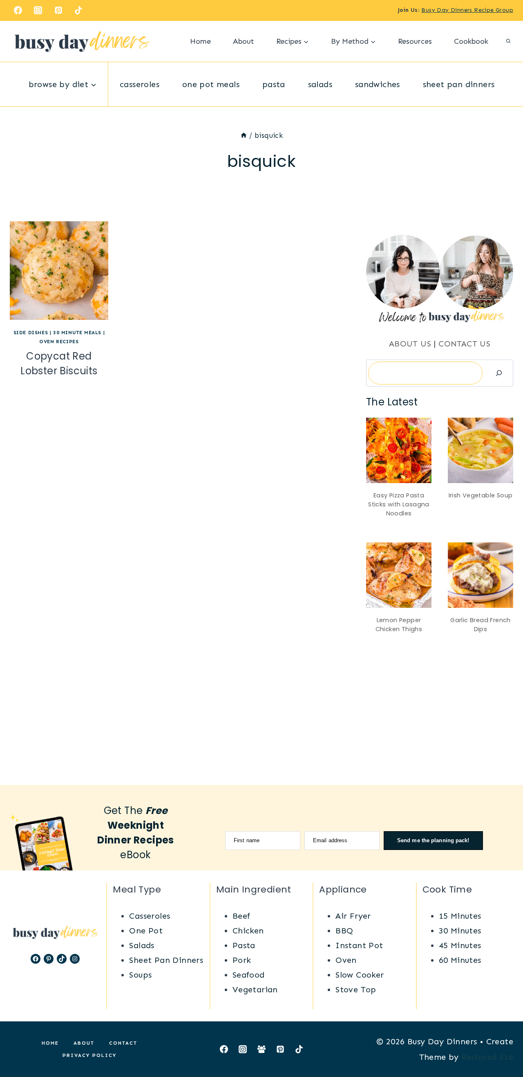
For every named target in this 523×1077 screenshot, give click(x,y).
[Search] (499, 373)
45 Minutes (460, 945)
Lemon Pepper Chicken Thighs (398, 624)
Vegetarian (255, 989)
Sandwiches (377, 84)
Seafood (248, 975)
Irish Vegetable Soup (481, 495)
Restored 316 (487, 1057)
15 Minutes (460, 916)
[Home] (243, 135)
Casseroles (139, 84)
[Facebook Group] (261, 1049)
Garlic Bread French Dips (480, 624)
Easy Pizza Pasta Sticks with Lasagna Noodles (398, 504)
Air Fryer (353, 916)
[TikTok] (78, 10)
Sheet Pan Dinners (459, 84)
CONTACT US (464, 344)
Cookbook (471, 41)
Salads (320, 84)
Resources (415, 41)
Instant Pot (359, 945)
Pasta (273, 84)
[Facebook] (18, 10)
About (243, 41)
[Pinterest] (58, 10)
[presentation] (59, 270)
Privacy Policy (89, 1055)
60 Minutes (460, 960)
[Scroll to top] (502, 1044)
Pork (241, 960)
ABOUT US (410, 344)
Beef (241, 916)
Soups (140, 975)
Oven (346, 960)
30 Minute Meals (77, 332)
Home (200, 41)
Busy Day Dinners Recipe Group (467, 10)
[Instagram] (38, 10)
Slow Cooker (359, 975)
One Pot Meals (210, 84)
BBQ (344, 930)
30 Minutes (460, 930)
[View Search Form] (508, 41)
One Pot (146, 930)
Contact (123, 1043)
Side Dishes (30, 332)
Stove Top (355, 989)
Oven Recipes (58, 341)
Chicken (248, 930)
